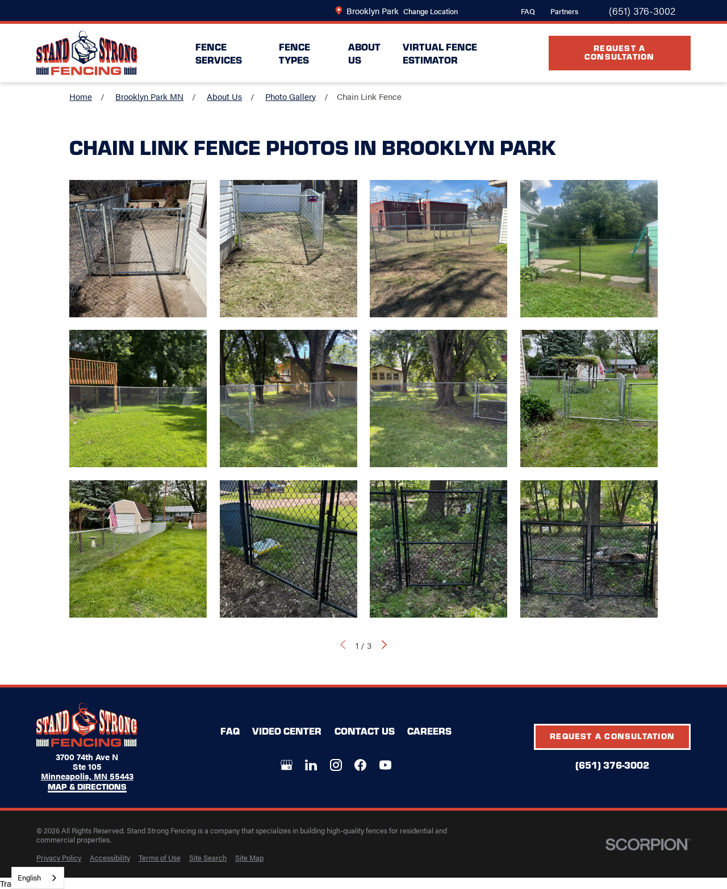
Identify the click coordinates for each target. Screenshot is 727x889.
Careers (429, 730)
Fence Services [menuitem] (218, 52)
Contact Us (365, 730)
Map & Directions (87, 787)
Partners (564, 11)
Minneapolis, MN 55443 (87, 776)
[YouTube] (385, 765)
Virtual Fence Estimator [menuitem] (440, 52)
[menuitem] (58, 857)
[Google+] (287, 765)
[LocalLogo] (86, 53)
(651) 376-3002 (642, 11)
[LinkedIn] (311, 765)
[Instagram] (336, 765)
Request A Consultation (619, 52)
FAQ (528, 11)
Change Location (430, 11)
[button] (138, 248)
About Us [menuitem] (364, 52)
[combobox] (37, 878)
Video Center (286, 730)
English (29, 877)
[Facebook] (360, 765)
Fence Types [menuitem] (294, 52)
